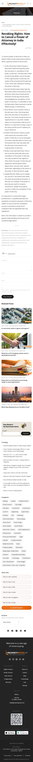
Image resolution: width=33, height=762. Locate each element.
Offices (17, 694)
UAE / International (8, 561)
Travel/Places (26, 558)
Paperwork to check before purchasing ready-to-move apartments (14, 381)
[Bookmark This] (4, 253)
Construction (26, 508)
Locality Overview (16, 540)
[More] (26, 48)
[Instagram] (16, 659)
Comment (4, 260)
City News (6, 508)
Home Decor (6, 522)
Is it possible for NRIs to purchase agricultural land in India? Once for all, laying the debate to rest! (16, 485)
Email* (5, 431)
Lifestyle (5, 540)
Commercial (15, 508)
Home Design (18, 522)
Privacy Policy (7, 755)
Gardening (20, 515)
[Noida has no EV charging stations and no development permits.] (16, 341)
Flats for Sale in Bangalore (10, 597)
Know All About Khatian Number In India (14, 480)
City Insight (18, 504)
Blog (24, 676)
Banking (5, 501)
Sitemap (24, 685)
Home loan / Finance (9, 529)
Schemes (5, 554)
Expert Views (25, 512)
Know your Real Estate (9, 537)
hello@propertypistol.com (16, 703)
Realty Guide (11, 254)
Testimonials (24, 679)
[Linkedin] (13, 659)
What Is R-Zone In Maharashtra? (12, 490)
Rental (23, 551)
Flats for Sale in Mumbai (10, 577)
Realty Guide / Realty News (10, 551)
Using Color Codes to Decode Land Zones (15, 473)
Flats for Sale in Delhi (9, 587)
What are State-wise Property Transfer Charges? (17, 476)
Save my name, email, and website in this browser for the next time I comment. (15, 291)
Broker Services (8, 672)
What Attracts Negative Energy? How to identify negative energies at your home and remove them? (17, 467)
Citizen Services (7, 504)
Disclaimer (27, 755)
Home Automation (8, 519)
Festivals (5, 515)
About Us (24, 669)
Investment (17, 533)
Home (3, 22)
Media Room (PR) (8, 544)
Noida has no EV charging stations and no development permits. (15, 354)
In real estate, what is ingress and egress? (15, 328)
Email (3, 280)
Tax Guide (6, 558)
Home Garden (7, 526)
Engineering (14, 512)
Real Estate (19, 547)
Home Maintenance (24, 529)
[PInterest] (20, 659)
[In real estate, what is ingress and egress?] (16, 316)
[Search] (28, 4)
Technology (15, 558)
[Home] (2, 4)
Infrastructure (7, 533)
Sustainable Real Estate (18, 554)
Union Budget (21, 561)
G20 (12, 515)
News (18, 544)
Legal (20, 537)
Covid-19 (5, 512)
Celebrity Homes (23, 501)
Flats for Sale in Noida (9, 592)
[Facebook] (10, 659)
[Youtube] (23, 659)
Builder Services (8, 669)
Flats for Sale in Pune (9, 582)
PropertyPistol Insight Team (19, 30)
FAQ (24, 682)
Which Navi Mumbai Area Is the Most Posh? (15, 407)
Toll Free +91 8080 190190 (16, 698)
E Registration (8, 679)
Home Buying (21, 519)
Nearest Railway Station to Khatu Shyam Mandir (17, 445)
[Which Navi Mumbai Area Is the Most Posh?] (16, 394)
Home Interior (18, 526)
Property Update (7, 547)
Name (3, 273)
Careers (25, 672)
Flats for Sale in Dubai (9, 602)
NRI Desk (8, 682)
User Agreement (18, 755)
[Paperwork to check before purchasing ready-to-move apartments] (16, 368)
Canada (13, 501)
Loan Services (8, 676)
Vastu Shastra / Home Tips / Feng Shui (14, 565)
